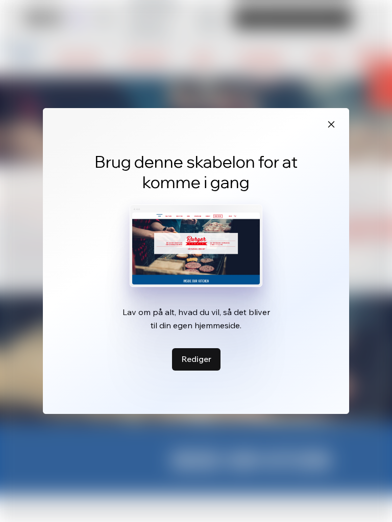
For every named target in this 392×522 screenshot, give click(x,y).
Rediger (196, 359)
